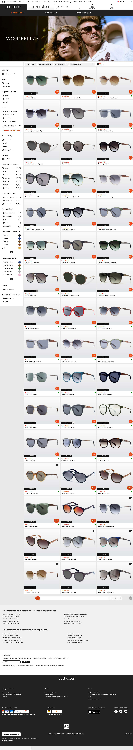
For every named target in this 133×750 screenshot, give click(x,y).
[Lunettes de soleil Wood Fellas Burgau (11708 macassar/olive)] (115, 409)
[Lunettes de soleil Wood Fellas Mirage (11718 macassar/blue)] (115, 376)
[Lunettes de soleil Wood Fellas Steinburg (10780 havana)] (115, 475)
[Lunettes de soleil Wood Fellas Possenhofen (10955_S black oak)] (78, 574)
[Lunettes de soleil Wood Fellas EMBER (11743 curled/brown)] (115, 310)
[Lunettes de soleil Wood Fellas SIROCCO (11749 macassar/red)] (78, 310)
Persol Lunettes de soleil (11, 619)
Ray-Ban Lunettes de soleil (11, 614)
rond (5, 219)
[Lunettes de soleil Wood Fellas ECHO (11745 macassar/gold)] (42, 409)
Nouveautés (7, 140)
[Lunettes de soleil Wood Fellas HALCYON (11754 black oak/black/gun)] (42, 211)
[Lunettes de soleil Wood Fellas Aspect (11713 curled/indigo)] (78, 376)
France (122, 1)
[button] (13, 7)
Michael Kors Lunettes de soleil (74, 616)
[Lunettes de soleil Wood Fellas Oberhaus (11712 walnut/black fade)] (115, 277)
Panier (112, 8)
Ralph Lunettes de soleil (72, 621)
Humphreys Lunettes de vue (12, 637)
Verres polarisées (9, 289)
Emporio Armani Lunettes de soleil (75, 614)
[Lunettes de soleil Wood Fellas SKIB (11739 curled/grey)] (42, 442)
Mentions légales (7, 740)
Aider (90, 689)
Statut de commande (95, 699)
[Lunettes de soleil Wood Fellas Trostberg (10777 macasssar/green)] (115, 343)
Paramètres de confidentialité (11, 694)
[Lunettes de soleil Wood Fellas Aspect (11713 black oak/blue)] (115, 541)
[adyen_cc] (3, 711)
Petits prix (7, 143)
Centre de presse (7, 692)
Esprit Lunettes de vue (74, 642)
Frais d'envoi (49, 694)
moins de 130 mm (11, 111)
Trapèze (6, 181)
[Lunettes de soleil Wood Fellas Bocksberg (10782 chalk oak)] (78, 475)
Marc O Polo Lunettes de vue (12, 640)
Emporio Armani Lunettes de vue (13, 642)
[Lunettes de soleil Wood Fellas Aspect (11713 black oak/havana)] (115, 574)
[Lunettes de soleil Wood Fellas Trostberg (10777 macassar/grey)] (78, 343)
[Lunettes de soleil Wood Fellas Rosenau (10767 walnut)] (115, 442)
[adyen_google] (26, 711)
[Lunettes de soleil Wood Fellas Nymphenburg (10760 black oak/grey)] (78, 277)
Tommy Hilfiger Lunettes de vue (77, 640)
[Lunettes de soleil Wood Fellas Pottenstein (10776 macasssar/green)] (115, 211)
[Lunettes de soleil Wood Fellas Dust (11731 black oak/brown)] (78, 244)
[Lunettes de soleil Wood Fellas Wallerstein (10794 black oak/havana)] (42, 178)
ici (13, 665)
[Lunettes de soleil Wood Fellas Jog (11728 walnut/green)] (42, 79)
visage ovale (8, 216)
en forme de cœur (10, 213)
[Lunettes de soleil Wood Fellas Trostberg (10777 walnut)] (115, 145)
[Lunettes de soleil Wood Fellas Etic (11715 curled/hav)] (78, 145)
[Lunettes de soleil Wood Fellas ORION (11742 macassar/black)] (42, 310)
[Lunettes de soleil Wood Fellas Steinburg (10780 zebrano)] (42, 541)
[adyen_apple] (22, 711)
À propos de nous (8, 689)
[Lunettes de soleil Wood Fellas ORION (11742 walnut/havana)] (78, 442)
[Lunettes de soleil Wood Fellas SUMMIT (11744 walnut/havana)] (42, 244)
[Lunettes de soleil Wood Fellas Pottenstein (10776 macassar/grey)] (115, 178)
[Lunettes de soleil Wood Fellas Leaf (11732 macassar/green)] (78, 409)
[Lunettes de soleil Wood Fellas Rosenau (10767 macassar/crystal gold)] (78, 79)
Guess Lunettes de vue (74, 635)
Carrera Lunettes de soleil (11, 621)
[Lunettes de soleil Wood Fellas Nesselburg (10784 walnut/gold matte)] (78, 178)
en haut (128, 733)
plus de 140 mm (10, 121)
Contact (4, 696)
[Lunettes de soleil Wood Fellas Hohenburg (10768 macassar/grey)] (42, 343)
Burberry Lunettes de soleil (72, 623)
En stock (6, 146)
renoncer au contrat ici (11, 734)
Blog (89, 696)
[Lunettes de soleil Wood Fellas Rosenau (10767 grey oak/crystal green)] (115, 244)
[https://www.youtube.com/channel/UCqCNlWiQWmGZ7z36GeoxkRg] (125, 712)
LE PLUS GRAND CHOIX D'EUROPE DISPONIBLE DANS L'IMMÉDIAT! (26, 1)
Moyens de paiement (52, 692)
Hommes (7, 86)
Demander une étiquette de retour (56, 696)
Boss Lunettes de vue (74, 637)
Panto (6, 174)
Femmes (6, 83)
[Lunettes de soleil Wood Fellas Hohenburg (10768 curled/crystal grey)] (42, 112)
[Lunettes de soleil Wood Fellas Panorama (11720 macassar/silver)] (115, 508)
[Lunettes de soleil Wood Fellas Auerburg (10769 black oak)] (78, 508)
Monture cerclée (9, 197)
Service (47, 689)
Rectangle (7, 178)
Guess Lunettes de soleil (72, 619)
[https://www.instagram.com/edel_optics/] (120, 712)
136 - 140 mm (10, 118)
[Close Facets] (11, 64)
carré (5, 223)
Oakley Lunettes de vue (10, 635)
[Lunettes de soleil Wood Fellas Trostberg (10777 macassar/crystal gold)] (115, 79)
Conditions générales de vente (11, 738)
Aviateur (6, 184)
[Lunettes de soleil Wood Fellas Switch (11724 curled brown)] (42, 475)
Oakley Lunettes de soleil (11, 616)
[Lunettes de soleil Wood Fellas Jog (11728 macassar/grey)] (78, 112)
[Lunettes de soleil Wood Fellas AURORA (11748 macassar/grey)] (115, 112)
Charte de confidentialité (30, 738)
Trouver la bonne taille (11, 130)
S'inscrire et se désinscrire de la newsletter (102, 694)
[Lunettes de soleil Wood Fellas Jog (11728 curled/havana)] (42, 277)
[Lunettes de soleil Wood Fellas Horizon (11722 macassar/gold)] (42, 574)
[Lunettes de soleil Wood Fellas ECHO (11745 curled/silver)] (42, 376)
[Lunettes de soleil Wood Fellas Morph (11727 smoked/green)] (42, 508)
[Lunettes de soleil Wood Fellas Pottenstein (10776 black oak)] (78, 211)
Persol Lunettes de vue (74, 633)
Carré (5, 171)
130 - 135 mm (10, 114)
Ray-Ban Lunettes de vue (11, 633)
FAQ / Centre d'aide (94, 692)
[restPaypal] (17, 711)
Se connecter (92, 8)
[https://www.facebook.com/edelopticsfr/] (116, 712)
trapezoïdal (7, 226)
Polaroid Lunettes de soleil (11, 623)
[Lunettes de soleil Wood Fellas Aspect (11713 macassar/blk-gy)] (78, 541)
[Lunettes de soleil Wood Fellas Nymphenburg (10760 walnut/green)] (42, 145)
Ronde (6, 168)
